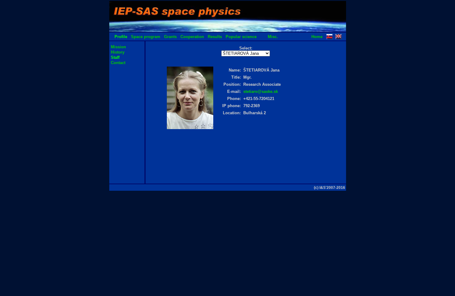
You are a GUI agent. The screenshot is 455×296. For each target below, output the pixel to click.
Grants (170, 36)
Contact (118, 62)
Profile (121, 36)
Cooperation (192, 36)
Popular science (241, 36)
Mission (118, 47)
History (117, 52)
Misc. (273, 36)
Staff (115, 57)
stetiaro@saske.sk (260, 91)
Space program (145, 36)
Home (317, 36)
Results (215, 36)
